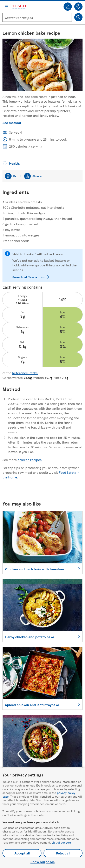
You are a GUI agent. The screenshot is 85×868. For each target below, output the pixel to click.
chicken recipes (30, 459)
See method (11, 122)
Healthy (14, 163)
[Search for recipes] (78, 17)
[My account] (68, 6)
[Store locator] (78, 6)
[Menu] (6, 6)
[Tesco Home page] (19, 7)
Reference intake (25, 372)
